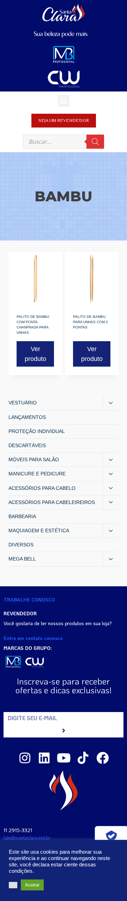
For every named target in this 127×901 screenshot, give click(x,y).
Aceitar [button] (32, 885)
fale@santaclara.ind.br (27, 837)
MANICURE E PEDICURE (37, 473)
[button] (63, 101)
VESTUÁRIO (22, 402)
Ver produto (35, 354)
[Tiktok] (83, 758)
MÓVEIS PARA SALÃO (33, 459)
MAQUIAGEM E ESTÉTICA (38, 530)
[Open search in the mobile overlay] (63, 142)
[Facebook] (102, 758)
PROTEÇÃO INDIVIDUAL (36, 431)
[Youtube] (64, 758)
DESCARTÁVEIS (27, 445)
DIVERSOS (21, 544)
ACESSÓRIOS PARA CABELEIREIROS (51, 502)
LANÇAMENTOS (27, 417)
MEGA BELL (22, 559)
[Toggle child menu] (111, 403)
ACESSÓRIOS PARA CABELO (41, 488)
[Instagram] (25, 758)
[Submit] (63, 730)
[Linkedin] (44, 758)
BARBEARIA (22, 516)
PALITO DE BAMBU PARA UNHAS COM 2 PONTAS (90, 322)
